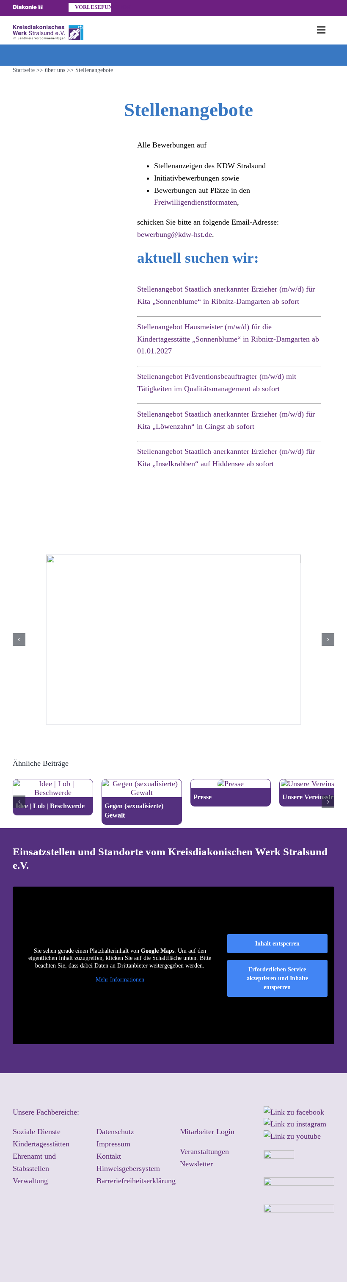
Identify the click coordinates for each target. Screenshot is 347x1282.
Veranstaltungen (204, 1151)
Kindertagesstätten (41, 1144)
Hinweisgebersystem (128, 1168)
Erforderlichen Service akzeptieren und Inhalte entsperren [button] (277, 978)
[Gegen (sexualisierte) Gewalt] (142, 783)
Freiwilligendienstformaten (195, 202)
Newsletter (196, 1164)
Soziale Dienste (37, 1131)
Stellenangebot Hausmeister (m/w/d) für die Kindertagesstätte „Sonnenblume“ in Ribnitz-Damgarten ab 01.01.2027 (228, 339)
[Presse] (231, 783)
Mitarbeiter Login (207, 1131)
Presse (202, 797)
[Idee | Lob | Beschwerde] (53, 783)
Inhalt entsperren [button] (277, 943)
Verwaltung (30, 1180)
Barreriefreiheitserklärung (136, 1180)
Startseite (24, 70)
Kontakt (108, 1156)
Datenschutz (115, 1131)
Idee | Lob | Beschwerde (50, 805)
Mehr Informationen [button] (120, 979)
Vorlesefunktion (93, 7)
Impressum (113, 1144)
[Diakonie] (28, 8)
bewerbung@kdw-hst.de (174, 234)
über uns (55, 70)
